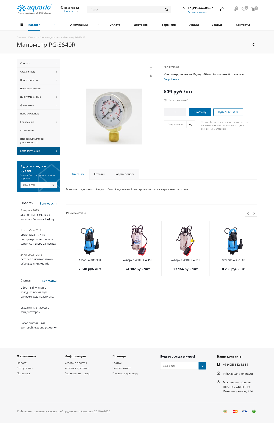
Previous (248, 213)
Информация (75, 356)
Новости (22, 363)
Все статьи (49, 281)
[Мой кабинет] (222, 9)
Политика (23, 373)
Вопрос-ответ (121, 368)
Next (254, 213)
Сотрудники (25, 368)
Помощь (119, 356)
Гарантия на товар (77, 373)
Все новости (48, 203)
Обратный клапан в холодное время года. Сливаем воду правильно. (37, 292)
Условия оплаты (76, 363)
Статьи (117, 363)
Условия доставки (77, 368)
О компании (27, 356)
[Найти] (166, 9)
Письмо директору (125, 373)
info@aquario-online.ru (238, 373)
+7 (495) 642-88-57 (200, 8)
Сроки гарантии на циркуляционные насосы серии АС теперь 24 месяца (38, 239)
